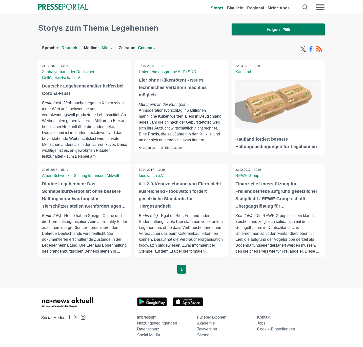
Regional (255, 8)
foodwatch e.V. (151, 176)
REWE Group (247, 176)
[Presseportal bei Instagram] (81, 317)
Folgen (273, 29)
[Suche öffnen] (305, 7)
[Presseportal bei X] (74, 318)
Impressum (146, 317)
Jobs (261, 323)
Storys (217, 8)
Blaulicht (235, 8)
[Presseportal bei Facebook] (68, 318)
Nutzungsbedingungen (157, 323)
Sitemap (204, 335)
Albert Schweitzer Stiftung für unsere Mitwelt (80, 176)
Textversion (207, 329)
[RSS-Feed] (319, 48)
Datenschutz (148, 329)
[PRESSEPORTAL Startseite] (63, 7)
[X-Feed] (303, 48)
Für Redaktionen (211, 317)
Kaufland (243, 72)
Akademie (206, 323)
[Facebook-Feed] (311, 48)
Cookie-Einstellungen (276, 329)
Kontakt (263, 317)
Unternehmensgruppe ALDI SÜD (167, 72)
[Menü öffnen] (320, 7)
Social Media (148, 335)
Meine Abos (279, 8)
